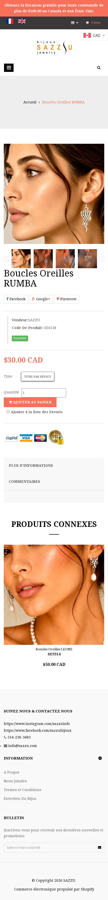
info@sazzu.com (22, 746)
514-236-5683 (19, 737)
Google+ (42, 299)
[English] (22, 21)
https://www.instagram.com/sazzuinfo (37, 724)
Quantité (11, 392)
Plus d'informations (31, 466)
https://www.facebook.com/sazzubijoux (37, 730)
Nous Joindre (15, 781)
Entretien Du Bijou (20, 799)
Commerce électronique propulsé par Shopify (54, 889)
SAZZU (34, 320)
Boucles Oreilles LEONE (54, 649)
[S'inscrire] (99, 847)
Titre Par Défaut (37, 376)
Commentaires (24, 482)
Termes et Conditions (22, 790)
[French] (10, 21)
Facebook (17, 299)
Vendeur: (20, 320)
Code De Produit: (27, 328)
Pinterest (67, 299)
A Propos (11, 772)
